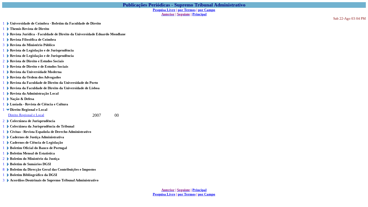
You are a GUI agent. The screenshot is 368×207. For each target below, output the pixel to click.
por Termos (187, 10)
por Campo (206, 10)
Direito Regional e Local (26, 115)
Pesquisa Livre (164, 10)
